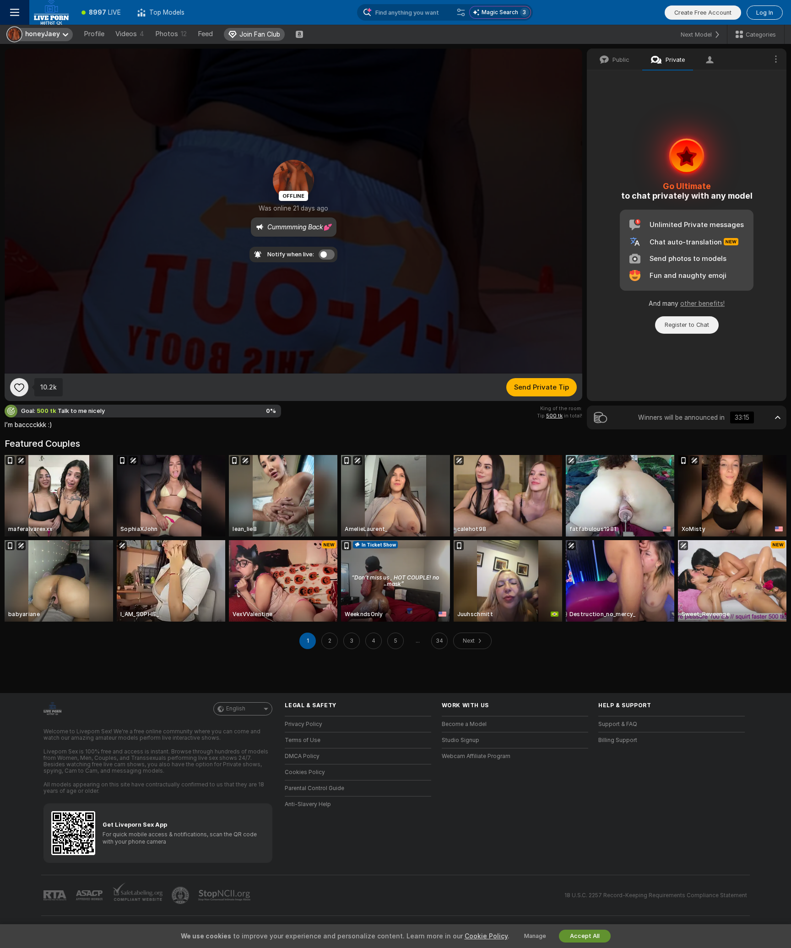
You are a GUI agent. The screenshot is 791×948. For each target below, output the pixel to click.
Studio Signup (460, 740)
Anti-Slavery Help (308, 804)
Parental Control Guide (314, 788)
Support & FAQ (617, 724)
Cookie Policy (486, 936)
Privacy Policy (303, 724)
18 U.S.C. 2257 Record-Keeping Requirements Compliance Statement (655, 895)
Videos (129, 34)
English (235, 708)
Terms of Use (302, 740)
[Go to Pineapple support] (181, 895)
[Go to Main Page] (51, 12)
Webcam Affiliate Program (476, 756)
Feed (205, 34)
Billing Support (617, 740)
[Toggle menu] (14, 12)
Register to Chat (687, 324)
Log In (764, 12)
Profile (94, 34)
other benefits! (702, 303)
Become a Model (464, 724)
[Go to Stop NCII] (225, 895)
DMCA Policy (302, 756)
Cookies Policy (305, 772)
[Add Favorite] (19, 387)
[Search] (461, 12)
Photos (171, 34)
